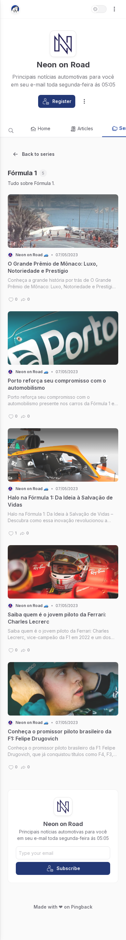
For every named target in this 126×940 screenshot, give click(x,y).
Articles (85, 128)
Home (44, 128)
